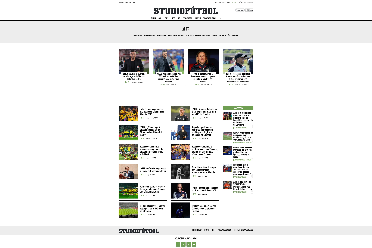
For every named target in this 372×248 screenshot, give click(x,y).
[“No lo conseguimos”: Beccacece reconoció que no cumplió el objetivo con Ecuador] (203, 61)
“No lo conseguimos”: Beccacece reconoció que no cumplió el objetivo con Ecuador (203, 78)
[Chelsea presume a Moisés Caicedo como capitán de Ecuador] (180, 210)
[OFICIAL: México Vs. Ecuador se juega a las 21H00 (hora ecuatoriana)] (128, 210)
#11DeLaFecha (137, 35)
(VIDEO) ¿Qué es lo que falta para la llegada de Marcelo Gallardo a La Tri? (133, 76)
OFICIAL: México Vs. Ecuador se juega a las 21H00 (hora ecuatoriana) (152, 208)
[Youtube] (194, 244)
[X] (188, 244)
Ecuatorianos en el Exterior (242, 142)
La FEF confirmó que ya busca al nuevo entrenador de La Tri (153, 169)
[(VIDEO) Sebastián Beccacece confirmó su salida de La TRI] (180, 191)
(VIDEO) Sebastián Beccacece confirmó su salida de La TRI (205, 189)
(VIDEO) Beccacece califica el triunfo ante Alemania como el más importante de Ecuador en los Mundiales (238, 78)
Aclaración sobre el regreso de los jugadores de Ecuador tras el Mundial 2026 (152, 189)
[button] (219, 18)
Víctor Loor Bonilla (171, 84)
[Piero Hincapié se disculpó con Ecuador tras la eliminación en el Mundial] (180, 171)
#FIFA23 (235, 35)
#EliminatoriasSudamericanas (198, 35)
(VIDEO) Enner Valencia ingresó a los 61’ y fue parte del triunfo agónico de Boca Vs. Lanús (242, 152)
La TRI (127, 82)
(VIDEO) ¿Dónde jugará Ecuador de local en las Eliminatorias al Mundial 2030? (151, 131)
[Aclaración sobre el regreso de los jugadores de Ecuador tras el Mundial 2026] (128, 191)
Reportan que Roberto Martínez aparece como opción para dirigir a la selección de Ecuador (202, 131)
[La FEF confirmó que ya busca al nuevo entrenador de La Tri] (128, 171)
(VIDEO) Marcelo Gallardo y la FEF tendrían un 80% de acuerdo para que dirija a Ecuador (169, 78)
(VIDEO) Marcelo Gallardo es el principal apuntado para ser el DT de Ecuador (204, 112)
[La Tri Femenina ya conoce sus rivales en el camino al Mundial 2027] (128, 113)
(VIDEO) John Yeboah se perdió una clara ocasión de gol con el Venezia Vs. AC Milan (243, 136)
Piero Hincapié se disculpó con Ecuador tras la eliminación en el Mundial (204, 170)
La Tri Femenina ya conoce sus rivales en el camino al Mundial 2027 (152, 112)
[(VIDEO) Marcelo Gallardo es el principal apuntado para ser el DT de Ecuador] (180, 113)
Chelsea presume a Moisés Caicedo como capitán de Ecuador (204, 208)
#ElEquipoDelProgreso (176, 35)
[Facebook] (178, 244)
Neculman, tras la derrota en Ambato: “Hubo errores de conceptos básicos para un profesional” (242, 169)
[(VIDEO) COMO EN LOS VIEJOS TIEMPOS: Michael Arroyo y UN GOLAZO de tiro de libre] (227, 185)
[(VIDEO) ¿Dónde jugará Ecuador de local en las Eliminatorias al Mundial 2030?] (128, 132)
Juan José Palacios (137, 82)
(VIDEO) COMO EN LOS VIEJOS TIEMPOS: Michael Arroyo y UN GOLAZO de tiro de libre (242, 185)
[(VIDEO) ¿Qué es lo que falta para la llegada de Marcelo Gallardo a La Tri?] (134, 61)
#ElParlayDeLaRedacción (220, 35)
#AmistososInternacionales (155, 35)
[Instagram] (183, 244)
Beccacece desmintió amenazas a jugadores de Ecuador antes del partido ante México (151, 150)
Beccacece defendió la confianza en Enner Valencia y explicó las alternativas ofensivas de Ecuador (205, 150)
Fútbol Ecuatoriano (240, 128)
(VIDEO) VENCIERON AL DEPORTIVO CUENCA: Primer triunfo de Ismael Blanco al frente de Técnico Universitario (243, 119)
